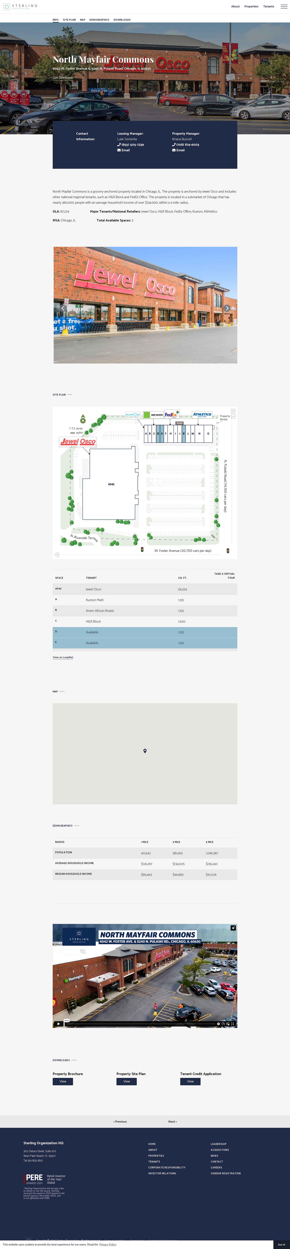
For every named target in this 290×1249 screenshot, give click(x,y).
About (235, 6)
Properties (251, 6)
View (63, 1081)
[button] (145, 751)
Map (82, 20)
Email (125, 150)
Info (56, 20)
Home (152, 1144)
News (214, 1156)
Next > (172, 1121)
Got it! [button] (281, 1244)
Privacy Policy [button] (107, 1244)
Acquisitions (220, 1150)
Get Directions (63, 78)
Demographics (99, 20)
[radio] (110, 482)
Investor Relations (162, 1173)
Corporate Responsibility (166, 1168)
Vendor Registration (226, 1173)
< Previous (120, 1121)
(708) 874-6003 (187, 145)
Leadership (219, 1144)
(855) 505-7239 (132, 145)
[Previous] (63, 308)
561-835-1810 (35, 1160)
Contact (217, 1162)
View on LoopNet (63, 657)
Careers (216, 1168)
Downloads (122, 20)
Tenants (268, 6)
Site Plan (69, 20)
